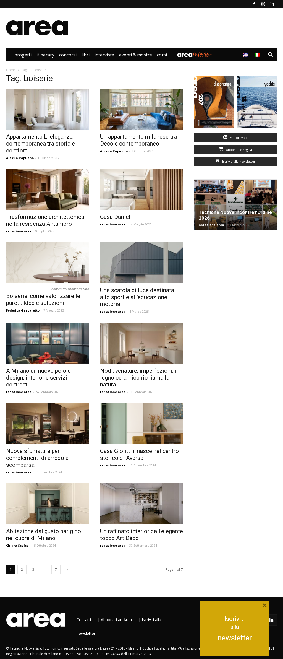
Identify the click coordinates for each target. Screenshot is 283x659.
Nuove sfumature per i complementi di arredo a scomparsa (37, 458)
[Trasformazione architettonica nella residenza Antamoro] (47, 189)
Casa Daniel (115, 217)
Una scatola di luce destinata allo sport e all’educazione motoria (137, 297)
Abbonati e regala (238, 149)
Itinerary (45, 55)
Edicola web (238, 138)
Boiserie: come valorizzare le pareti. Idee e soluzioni (43, 299)
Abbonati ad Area (116, 619)
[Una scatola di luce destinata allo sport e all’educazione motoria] (141, 262)
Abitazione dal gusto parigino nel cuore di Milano (43, 534)
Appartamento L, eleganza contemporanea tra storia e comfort (40, 143)
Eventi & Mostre (135, 55)
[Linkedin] (272, 4)
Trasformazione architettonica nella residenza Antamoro (45, 220)
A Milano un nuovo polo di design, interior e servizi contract (39, 377)
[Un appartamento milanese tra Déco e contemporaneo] (141, 109)
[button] (270, 55)
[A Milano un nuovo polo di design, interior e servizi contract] (47, 343)
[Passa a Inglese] (246, 54)
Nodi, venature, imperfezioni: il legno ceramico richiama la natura (139, 377)
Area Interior (194, 54)
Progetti (23, 55)
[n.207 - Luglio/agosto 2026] (214, 103)
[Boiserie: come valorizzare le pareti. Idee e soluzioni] (47, 262)
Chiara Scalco (17, 545)
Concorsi (68, 55)
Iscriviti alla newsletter (238, 161)
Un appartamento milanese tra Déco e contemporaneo (138, 140)
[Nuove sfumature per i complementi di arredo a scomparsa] (47, 423)
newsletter (235, 638)
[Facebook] (254, 4)
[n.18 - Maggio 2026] (257, 103)
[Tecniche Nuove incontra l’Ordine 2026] (235, 204)
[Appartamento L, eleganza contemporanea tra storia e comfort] (47, 109)
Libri (86, 55)
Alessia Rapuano (20, 158)
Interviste (104, 55)
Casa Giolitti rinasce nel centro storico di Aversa (139, 454)
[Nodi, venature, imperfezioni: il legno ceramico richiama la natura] (141, 343)
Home (11, 70)
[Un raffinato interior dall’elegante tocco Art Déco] (141, 503)
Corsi (162, 55)
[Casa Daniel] (141, 189)
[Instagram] (263, 4)
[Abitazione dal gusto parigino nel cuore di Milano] (47, 503)
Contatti (84, 619)
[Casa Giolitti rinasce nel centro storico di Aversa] (141, 423)
